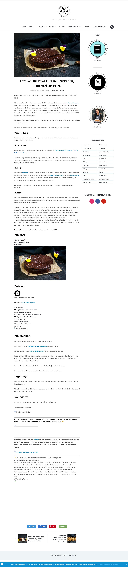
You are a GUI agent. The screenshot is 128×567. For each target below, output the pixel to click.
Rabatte (32, 27)
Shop (24, 27)
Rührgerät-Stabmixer (21, 242)
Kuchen (61, 90)
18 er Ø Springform (20, 240)
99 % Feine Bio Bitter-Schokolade (29, 314)
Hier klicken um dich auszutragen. (106, 565)
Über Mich (41, 27)
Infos (87, 27)
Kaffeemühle (18, 245)
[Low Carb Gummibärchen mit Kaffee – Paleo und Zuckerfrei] (71, 538)
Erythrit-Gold (58, 175)
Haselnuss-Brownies (72, 103)
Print (64, 526)
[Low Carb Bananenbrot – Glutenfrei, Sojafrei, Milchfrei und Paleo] (22, 538)
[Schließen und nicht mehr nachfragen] (126, 564)
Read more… (98, 60)
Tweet (33, 526)
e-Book (36, 439)
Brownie (55, 90)
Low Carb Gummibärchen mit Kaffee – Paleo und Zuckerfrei (59, 539)
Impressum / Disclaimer (58, 555)
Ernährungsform (75, 27)
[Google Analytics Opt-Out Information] (2, 564)
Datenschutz (73, 555)
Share (43, 526)
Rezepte (61, 27)
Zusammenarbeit (100, 27)
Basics (51, 27)
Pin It (53, 526)
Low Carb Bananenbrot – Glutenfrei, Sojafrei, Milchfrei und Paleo (36, 539)
